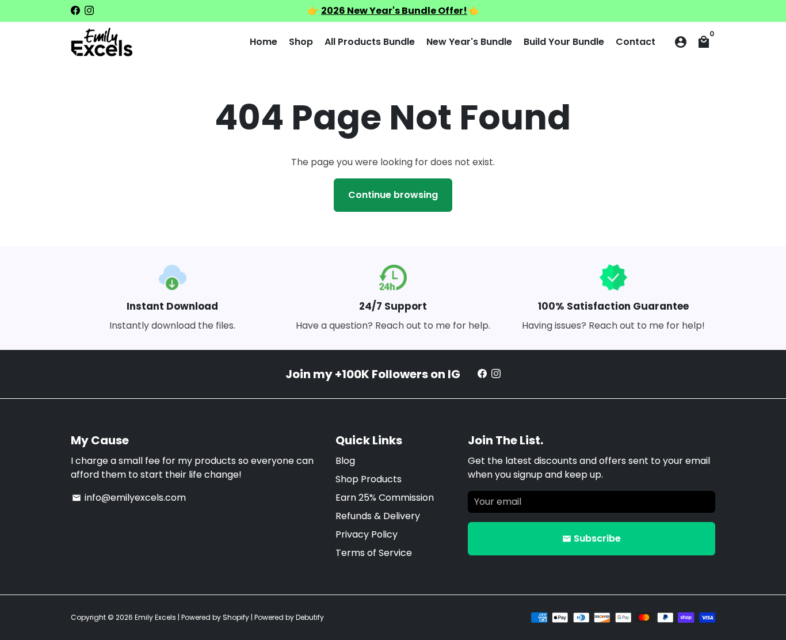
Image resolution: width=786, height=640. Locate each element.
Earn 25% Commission (384, 497)
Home (263, 41)
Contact (635, 41)
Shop (301, 41)
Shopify (236, 617)
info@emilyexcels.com (129, 497)
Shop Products (368, 479)
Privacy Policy (366, 534)
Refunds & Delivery (377, 516)
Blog (345, 460)
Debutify (310, 617)
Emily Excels (155, 617)
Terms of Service (373, 552)
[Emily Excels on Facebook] (75, 10)
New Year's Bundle (469, 41)
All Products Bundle (370, 41)
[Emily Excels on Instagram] (89, 10)
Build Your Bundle (564, 41)
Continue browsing (393, 194)
